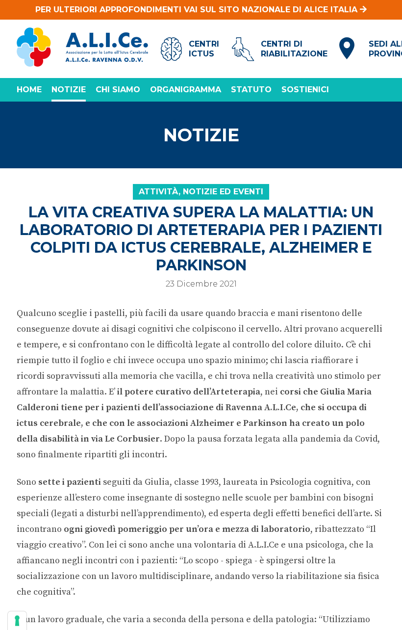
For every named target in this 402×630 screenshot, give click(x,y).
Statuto (251, 89)
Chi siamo (118, 89)
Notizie (68, 89)
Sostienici (305, 89)
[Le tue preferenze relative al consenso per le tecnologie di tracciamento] (17, 620)
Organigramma (185, 89)
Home (29, 89)
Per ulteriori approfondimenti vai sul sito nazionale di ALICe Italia (197, 9)
